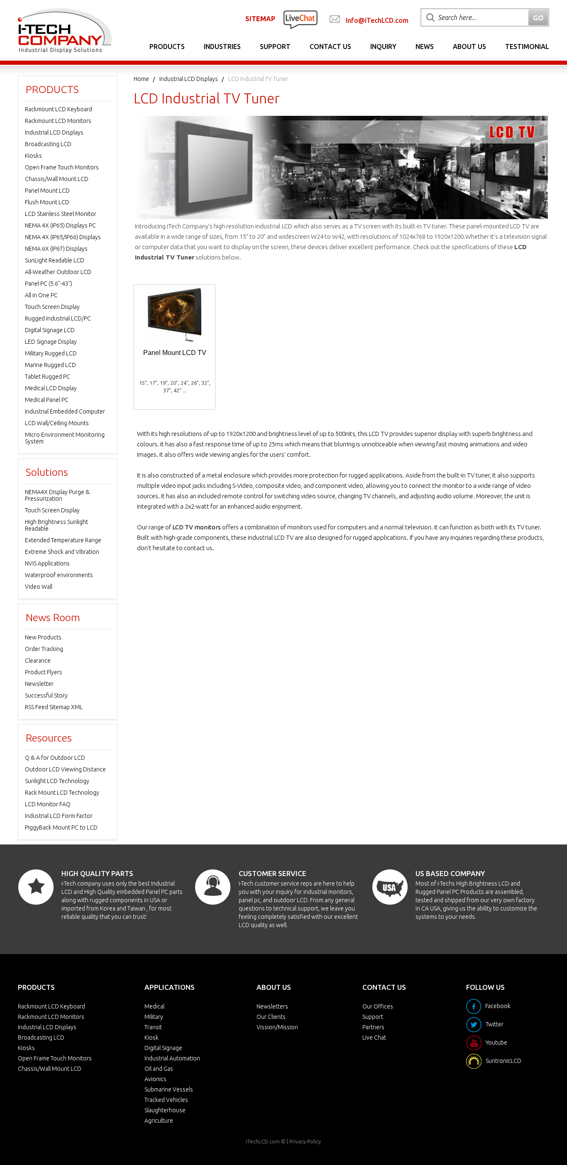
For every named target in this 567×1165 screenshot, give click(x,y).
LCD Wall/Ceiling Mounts (57, 423)
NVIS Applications (47, 563)
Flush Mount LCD (47, 202)
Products (167, 46)
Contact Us (330, 46)
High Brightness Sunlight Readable (56, 525)
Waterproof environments (59, 575)
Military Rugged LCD (51, 353)
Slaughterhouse (165, 1110)
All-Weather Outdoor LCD (58, 272)
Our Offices (377, 1006)
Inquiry (383, 46)
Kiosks (33, 155)
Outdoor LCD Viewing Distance (65, 769)
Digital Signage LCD (50, 330)
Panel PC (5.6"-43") (48, 283)
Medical (154, 1006)
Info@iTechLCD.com (377, 20)
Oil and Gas (158, 1068)
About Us (469, 46)
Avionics (155, 1079)
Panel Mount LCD (47, 190)
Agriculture (158, 1120)
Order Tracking (44, 649)
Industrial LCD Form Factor (59, 816)
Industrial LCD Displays (188, 79)
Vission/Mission (277, 1027)
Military (153, 1016)
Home (141, 79)
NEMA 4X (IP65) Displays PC (60, 225)
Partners (373, 1027)
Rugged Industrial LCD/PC (58, 318)
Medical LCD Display (51, 388)
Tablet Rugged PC (47, 376)
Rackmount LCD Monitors (58, 120)
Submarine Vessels (168, 1089)
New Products (43, 637)
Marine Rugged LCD (50, 365)
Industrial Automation (172, 1058)
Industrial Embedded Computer (65, 411)
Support (275, 46)
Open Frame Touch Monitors (62, 167)
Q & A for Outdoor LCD (55, 757)
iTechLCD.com (263, 1141)
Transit (153, 1027)
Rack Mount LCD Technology (62, 792)
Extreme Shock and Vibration (62, 551)
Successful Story (46, 695)
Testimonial (527, 46)
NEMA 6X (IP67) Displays (56, 248)
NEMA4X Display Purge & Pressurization (57, 495)
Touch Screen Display (52, 306)
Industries (222, 46)
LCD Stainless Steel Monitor (60, 213)
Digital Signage (163, 1048)
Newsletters (272, 1006)
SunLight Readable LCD (54, 260)
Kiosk (151, 1037)
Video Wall (38, 586)
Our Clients (271, 1016)
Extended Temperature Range (63, 540)
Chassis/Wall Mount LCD (56, 179)
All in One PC (41, 295)
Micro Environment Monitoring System (65, 438)
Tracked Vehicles (166, 1099)
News (424, 46)
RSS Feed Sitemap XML (54, 707)
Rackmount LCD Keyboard (58, 109)
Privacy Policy (305, 1141)
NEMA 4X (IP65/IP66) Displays (63, 237)
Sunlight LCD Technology (57, 781)
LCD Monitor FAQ (48, 804)
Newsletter (39, 683)
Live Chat (374, 1037)
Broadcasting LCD (48, 144)
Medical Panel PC (46, 399)
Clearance (38, 660)
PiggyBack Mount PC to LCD (61, 827)
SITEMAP (260, 18)
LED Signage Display (51, 341)
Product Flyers (43, 672)
